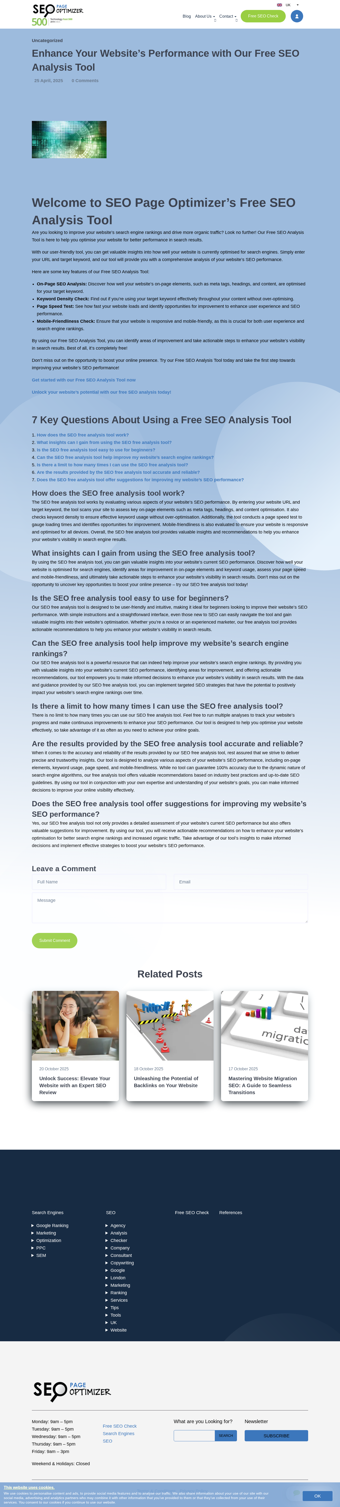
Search (226, 1436)
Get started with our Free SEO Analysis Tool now (84, 379)
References (230, 1212)
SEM (41, 1255)
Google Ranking (52, 1225)
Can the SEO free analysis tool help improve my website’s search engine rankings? (125, 457)
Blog (187, 16)
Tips (115, 1307)
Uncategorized (47, 40)
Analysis (119, 1233)
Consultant (121, 1255)
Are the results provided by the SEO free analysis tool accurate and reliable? (118, 472)
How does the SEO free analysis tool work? (83, 434)
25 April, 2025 (49, 80)
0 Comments (85, 80)
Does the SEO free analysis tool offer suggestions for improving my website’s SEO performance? (140, 479)
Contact (226, 16)
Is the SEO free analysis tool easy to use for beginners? (96, 449)
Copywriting (122, 1262)
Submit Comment (54, 940)
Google (118, 1270)
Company (120, 1247)
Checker (119, 1240)
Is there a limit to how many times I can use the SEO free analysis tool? (112, 464)
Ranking (119, 1292)
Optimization (48, 1240)
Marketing (46, 1233)
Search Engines (47, 1212)
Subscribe (276, 1435)
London (118, 1277)
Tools (116, 1315)
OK (317, 1496)
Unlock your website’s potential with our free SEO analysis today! (101, 392)
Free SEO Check (263, 16)
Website (119, 1330)
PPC (41, 1247)
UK (114, 1322)
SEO (110, 1212)
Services (119, 1300)
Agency (118, 1225)
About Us (203, 16)
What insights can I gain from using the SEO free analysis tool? (104, 442)
